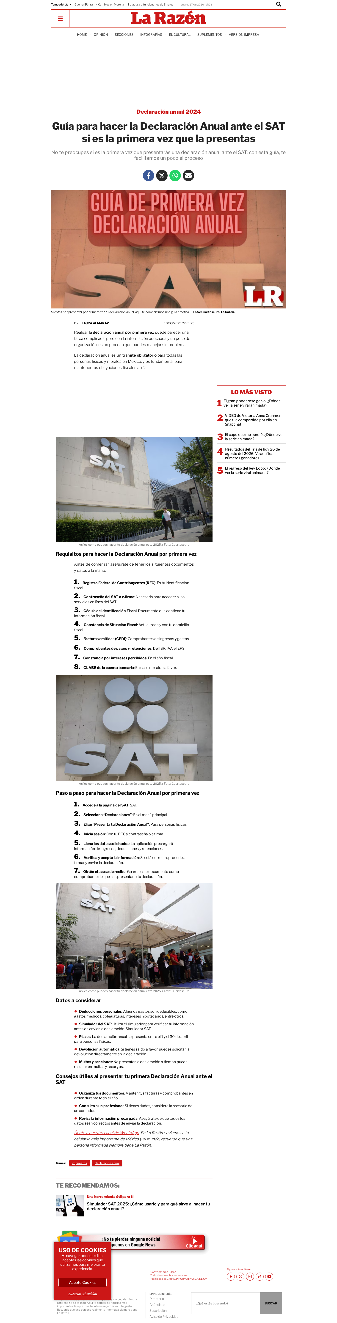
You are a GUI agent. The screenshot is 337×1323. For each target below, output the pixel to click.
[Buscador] (278, 4)
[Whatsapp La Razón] (175, 175)
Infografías (151, 34)
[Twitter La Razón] (162, 175)
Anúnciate (157, 1304)
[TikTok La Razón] (260, 1277)
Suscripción (158, 1310)
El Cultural (180, 34)
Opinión (101, 34)
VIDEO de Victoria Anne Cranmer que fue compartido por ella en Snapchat (253, 419)
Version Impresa (244, 34)
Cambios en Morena (111, 4)
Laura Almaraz (95, 323)
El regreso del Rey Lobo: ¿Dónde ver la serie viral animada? (252, 470)
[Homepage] (168, 17)
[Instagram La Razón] (250, 1277)
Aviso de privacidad (82, 1293)
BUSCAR (271, 1303)
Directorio (156, 1299)
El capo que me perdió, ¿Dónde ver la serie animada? (254, 436)
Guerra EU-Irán (84, 4)
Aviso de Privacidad (163, 1316)
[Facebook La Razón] (148, 175)
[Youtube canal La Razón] (269, 1277)
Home (82, 34)
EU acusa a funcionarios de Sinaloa (151, 4)
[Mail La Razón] (188, 175)
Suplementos (209, 34)
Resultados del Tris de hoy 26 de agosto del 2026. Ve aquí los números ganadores (252, 453)
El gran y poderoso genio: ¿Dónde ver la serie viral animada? (252, 403)
